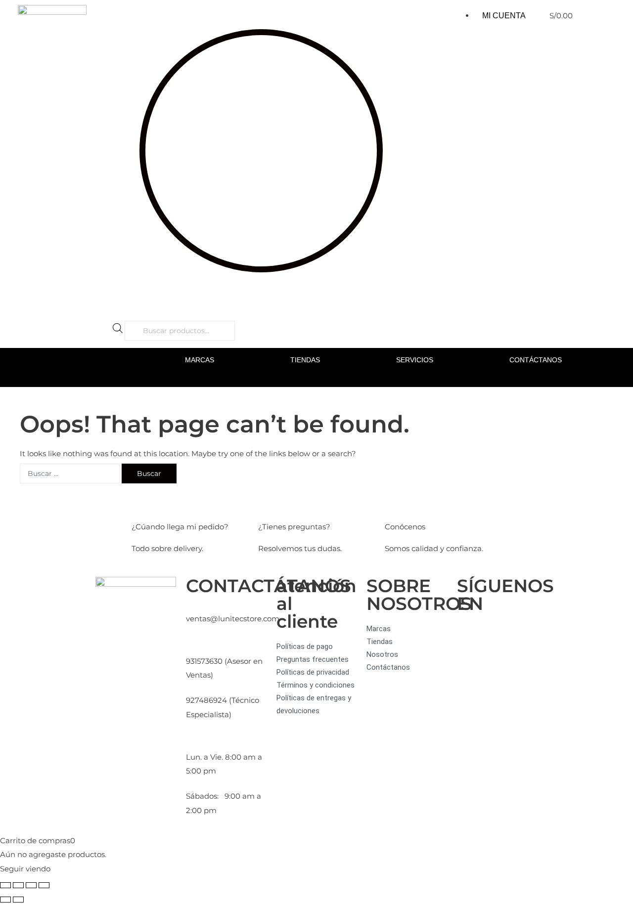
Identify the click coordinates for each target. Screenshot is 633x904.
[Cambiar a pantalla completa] (18, 885)
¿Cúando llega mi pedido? (180, 526)
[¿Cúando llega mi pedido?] (144, 503)
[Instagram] (496, 634)
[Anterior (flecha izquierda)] (5, 900)
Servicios (414, 360)
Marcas (199, 360)
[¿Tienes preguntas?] (270, 503)
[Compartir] (31, 885)
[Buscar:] (70, 473)
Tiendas (305, 360)
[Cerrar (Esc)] (44, 885)
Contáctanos (535, 360)
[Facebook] (469, 634)
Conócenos (405, 526)
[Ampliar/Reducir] (5, 885)
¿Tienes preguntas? (294, 526)
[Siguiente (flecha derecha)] (18, 900)
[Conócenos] (397, 503)
